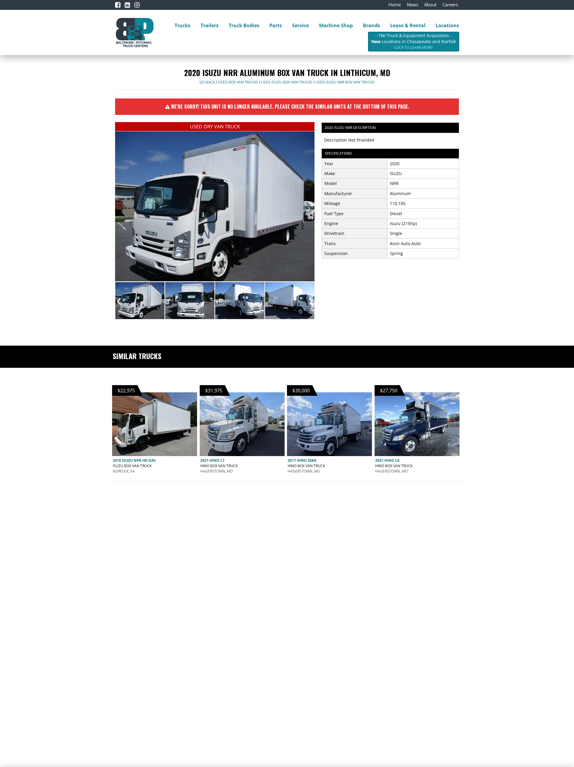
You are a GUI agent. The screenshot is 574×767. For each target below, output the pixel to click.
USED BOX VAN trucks (238, 82)
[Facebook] (117, 5)
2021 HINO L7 (212, 460)
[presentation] (118, 301)
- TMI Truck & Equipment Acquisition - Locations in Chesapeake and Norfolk (413, 41)
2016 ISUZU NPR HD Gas (134, 460)
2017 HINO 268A (302, 460)
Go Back (207, 82)
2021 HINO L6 (387, 460)
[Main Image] (215, 206)
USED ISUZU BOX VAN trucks (286, 82)
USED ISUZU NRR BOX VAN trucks (345, 82)
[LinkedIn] (127, 5)
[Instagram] (137, 5)
